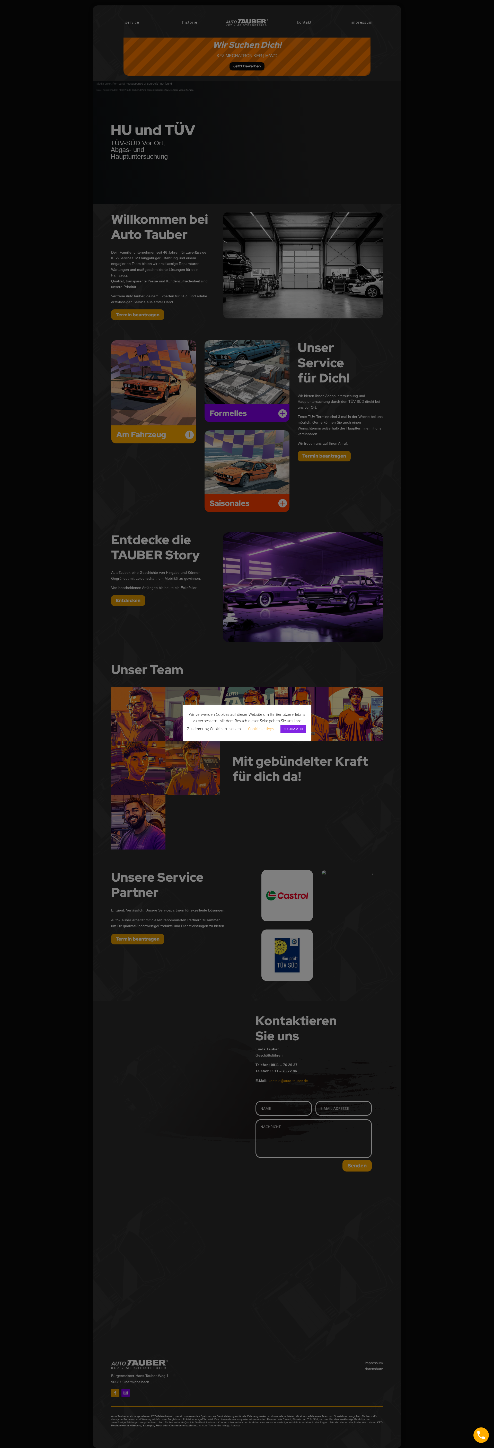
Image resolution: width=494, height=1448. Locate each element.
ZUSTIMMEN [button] (293, 729)
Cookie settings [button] (261, 728)
